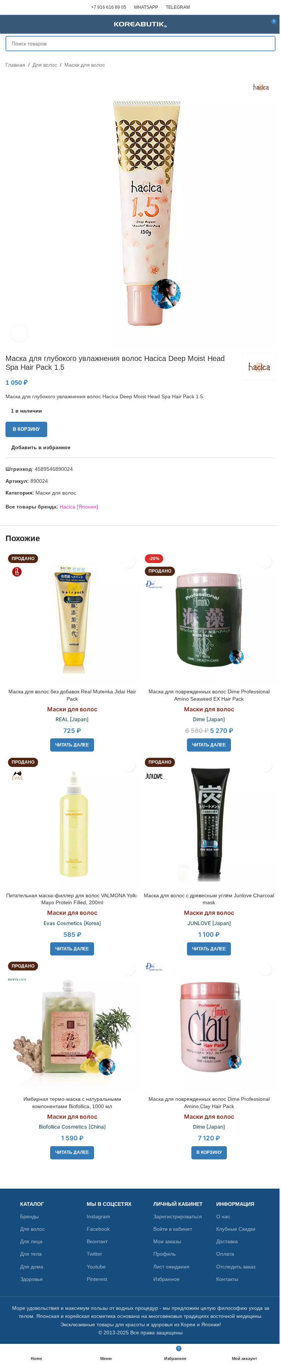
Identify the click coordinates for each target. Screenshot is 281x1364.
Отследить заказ (235, 1267)
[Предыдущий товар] (253, 64)
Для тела (31, 1254)
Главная (15, 65)
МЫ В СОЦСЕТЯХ (109, 1204)
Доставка (227, 1241)
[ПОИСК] (268, 43)
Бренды (29, 1216)
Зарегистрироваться (177, 1216)
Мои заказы (167, 1241)
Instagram (98, 1216)
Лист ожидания (171, 1267)
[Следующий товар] (271, 64)
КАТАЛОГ (32, 1204)
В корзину (26, 429)
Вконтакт (97, 1241)
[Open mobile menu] (8, 24)
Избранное (166, 1279)
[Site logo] (140, 24)
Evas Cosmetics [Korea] (72, 923)
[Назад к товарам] (262, 64)
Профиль (164, 1254)
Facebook (98, 1229)
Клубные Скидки (235, 1229)
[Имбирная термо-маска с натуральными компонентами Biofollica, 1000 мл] (72, 1025)
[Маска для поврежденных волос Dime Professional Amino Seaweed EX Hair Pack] (209, 618)
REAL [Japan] (72, 719)
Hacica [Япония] (79, 507)
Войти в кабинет (172, 1229)
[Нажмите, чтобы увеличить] (19, 333)
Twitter (94, 1254)
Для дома (31, 1267)
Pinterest (97, 1279)
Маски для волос (84, 65)
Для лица (31, 1241)
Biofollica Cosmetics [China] (72, 1126)
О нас (223, 1216)
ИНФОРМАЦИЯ (235, 1204)
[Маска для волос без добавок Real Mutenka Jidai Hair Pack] (72, 618)
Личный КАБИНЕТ (178, 1204)
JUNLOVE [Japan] (209, 923)
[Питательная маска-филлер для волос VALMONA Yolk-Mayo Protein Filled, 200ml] (72, 821)
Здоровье (31, 1279)
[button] (209, 1152)
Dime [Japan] (209, 719)
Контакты (227, 1279)
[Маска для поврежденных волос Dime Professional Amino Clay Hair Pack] (209, 1025)
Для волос (45, 65)
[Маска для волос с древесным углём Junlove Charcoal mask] (209, 821)
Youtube (96, 1267)
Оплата (225, 1254)
